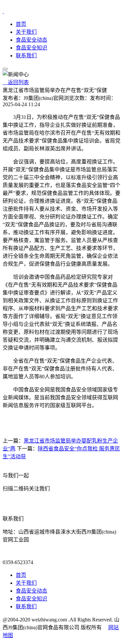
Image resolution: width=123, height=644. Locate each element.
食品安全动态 (31, 40)
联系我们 (26, 55)
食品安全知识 (31, 47)
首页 (21, 24)
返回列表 (16, 82)
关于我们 (26, 32)
